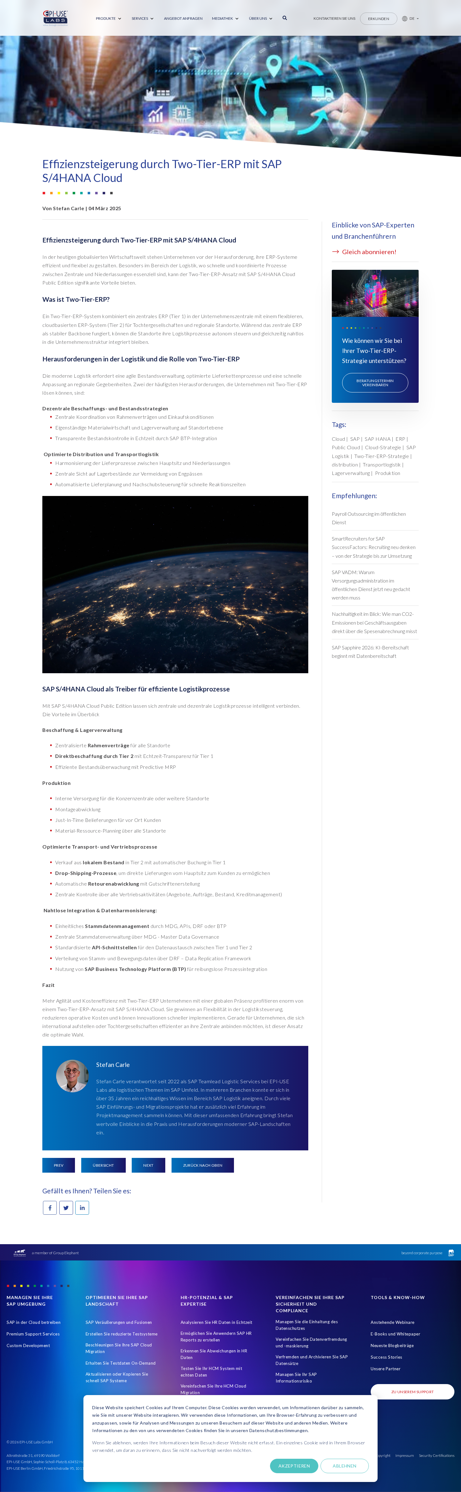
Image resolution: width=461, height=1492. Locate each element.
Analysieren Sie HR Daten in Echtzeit (216, 1322)
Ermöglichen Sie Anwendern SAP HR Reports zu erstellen (216, 1336)
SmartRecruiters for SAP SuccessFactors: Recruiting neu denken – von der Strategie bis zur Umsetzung (374, 547)
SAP (355, 439)
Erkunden (378, 18)
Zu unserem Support (412, 1391)
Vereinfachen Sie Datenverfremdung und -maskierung (311, 1342)
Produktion (387, 473)
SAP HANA (377, 439)
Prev (58, 1165)
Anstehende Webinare (393, 1322)
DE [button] (412, 18)
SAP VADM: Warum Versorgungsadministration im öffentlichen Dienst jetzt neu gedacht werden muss (371, 585)
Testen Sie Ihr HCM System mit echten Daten (211, 1371)
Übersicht (103, 1165)
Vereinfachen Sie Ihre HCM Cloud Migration (213, 1389)
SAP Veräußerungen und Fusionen (119, 1322)
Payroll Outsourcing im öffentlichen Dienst (369, 518)
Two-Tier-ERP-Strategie (381, 456)
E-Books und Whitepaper (395, 1333)
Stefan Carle (68, 208)
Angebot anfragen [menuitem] (183, 18)
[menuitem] (109, 18)
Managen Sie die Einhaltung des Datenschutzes (307, 1325)
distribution (345, 464)
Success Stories (386, 1357)
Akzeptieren (294, 1465)
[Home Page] (55, 18)
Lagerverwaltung (351, 473)
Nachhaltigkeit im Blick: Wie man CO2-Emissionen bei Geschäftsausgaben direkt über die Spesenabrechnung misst (374, 622)
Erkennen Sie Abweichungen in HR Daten (214, 1354)
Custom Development (28, 1345)
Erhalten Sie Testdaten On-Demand (121, 1363)
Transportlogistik (382, 464)
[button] (408, 18)
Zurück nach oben (203, 1165)
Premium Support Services (33, 1333)
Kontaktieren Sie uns (334, 18)
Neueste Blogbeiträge (392, 1345)
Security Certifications (436, 1455)
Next (148, 1165)
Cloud (338, 439)
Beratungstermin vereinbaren (375, 382)
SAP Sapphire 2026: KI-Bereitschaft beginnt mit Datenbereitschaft (370, 651)
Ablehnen (344, 1465)
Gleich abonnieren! (368, 251)
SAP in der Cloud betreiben (34, 1322)
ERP (400, 439)
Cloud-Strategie (383, 447)
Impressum (404, 1455)
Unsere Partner (385, 1368)
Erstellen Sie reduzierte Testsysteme (122, 1333)
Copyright (382, 1455)
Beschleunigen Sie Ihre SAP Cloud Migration (119, 1348)
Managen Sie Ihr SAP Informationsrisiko (296, 1377)
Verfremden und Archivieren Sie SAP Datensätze (312, 1360)
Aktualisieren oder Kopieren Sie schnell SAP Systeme (117, 1377)
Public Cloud (346, 447)
